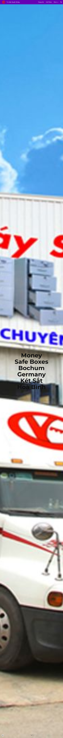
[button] (61, 2)
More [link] (55, 2)
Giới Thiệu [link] (49, 2)
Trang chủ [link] (41, 2)
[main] (31, 371)
